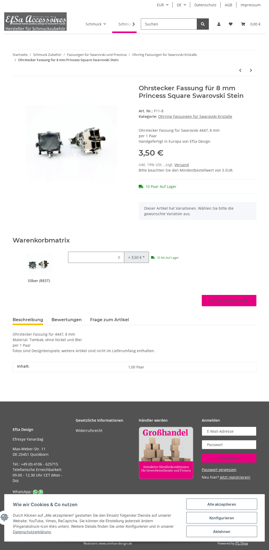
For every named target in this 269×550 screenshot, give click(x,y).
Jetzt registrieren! (235, 477)
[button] (219, 24)
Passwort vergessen (219, 469)
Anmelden (229, 458)
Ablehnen (221, 531)
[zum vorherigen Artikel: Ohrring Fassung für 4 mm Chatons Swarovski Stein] (240, 70)
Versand (181, 164)
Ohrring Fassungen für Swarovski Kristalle (195, 116)
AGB (228, 4)
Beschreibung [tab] (28, 319)
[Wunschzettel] (231, 24)
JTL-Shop (241, 543)
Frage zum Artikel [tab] (109, 319)
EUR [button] (160, 4)
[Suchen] (203, 24)
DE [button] (179, 4)
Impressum (251, 4)
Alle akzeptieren (221, 504)
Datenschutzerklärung (32, 532)
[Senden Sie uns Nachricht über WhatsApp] (38, 491)
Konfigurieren (221, 518)
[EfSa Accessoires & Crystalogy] (35, 21)
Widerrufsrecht (89, 430)
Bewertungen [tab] (66, 319)
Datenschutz (205, 4)
